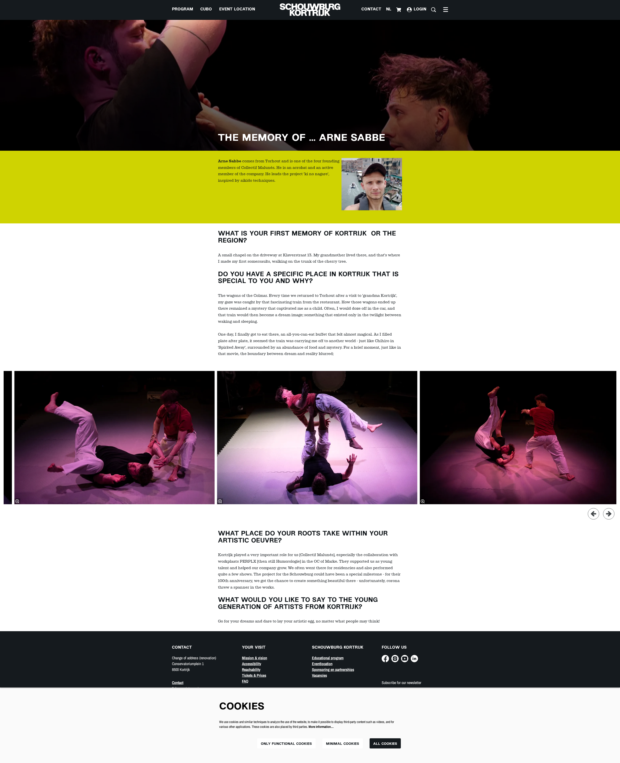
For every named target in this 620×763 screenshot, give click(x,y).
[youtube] (404, 658)
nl (388, 9)
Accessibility (251, 663)
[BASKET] (399, 9)
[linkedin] (414, 658)
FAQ (245, 681)
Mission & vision (254, 658)
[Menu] (445, 9)
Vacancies (319, 675)
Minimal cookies (342, 744)
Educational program (328, 658)
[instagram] (395, 658)
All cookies (385, 744)
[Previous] (593, 513)
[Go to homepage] (310, 9)
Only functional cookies (286, 744)
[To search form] (433, 9)
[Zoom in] (17, 501)
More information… (321, 726)
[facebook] (385, 658)
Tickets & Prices (254, 675)
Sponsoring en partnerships (333, 669)
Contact (371, 9)
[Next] (608, 513)
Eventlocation (322, 663)
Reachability (251, 669)
